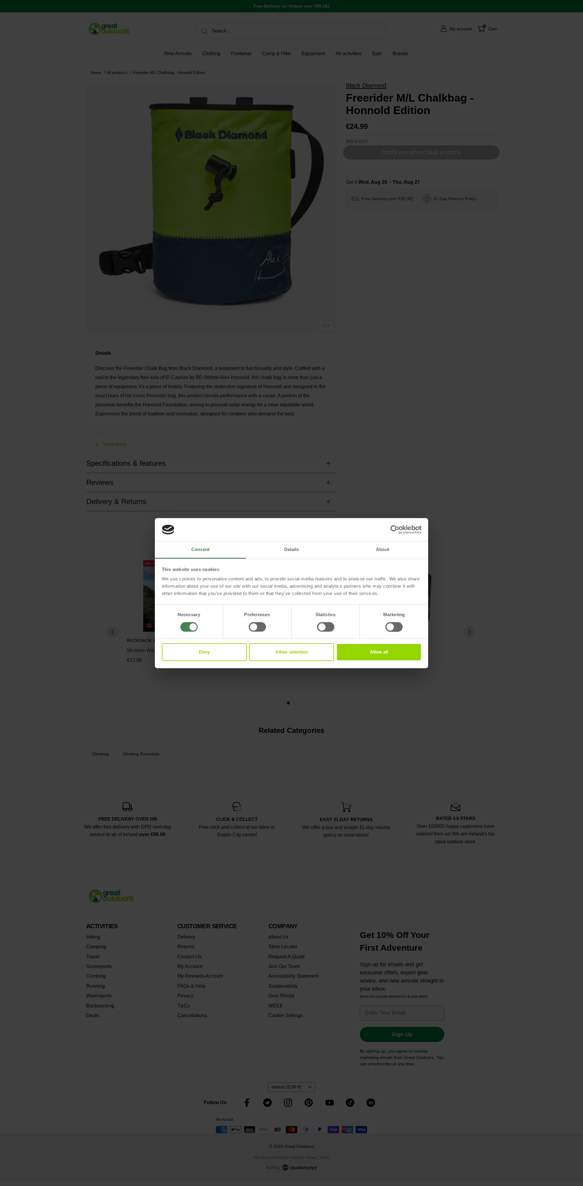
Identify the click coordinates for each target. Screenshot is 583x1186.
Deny (204, 652)
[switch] (257, 627)
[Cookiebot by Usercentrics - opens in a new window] (394, 529)
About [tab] (382, 549)
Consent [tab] (200, 549)
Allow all (379, 652)
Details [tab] (291, 549)
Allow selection (291, 652)
